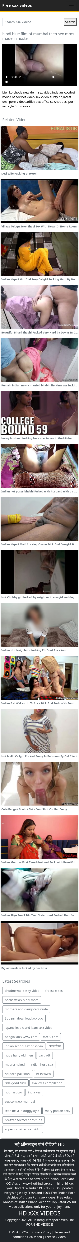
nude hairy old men (19, 1055)
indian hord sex (41, 1064)
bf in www (43, 1074)
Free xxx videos (17, 5)
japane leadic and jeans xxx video (29, 1028)
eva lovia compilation (47, 1083)
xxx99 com (50, 1037)
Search (70, 22)
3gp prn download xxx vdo (24, 1018)
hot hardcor (13, 1092)
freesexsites (54, 991)
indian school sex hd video (24, 1046)
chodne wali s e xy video (22, 991)
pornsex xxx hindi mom (22, 1000)
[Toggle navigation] (71, 5)
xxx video (35, 1237)
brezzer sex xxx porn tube (23, 1120)
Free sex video (55, 1237)
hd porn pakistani (17, 1074)
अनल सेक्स (55, 1046)
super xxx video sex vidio (22, 1129)
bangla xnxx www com (21, 1037)
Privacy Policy (41, 1232)
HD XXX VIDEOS (39, 1213)
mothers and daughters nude (26, 1009)
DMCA (13, 1232)
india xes (34, 1092)
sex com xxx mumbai (20, 1101)
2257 (24, 1232)
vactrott (44, 1055)
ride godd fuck (15, 1083)
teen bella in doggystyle (22, 1111)
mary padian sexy (57, 1111)
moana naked (15, 1064)
